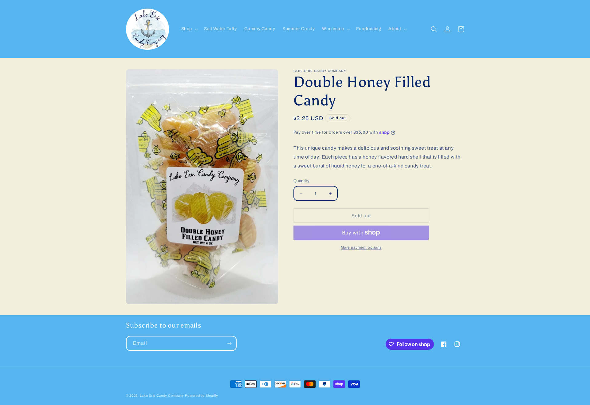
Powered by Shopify (201, 395)
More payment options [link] (361, 247)
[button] (189, 28)
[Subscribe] (229, 343)
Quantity (301, 181)
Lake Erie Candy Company (162, 395)
